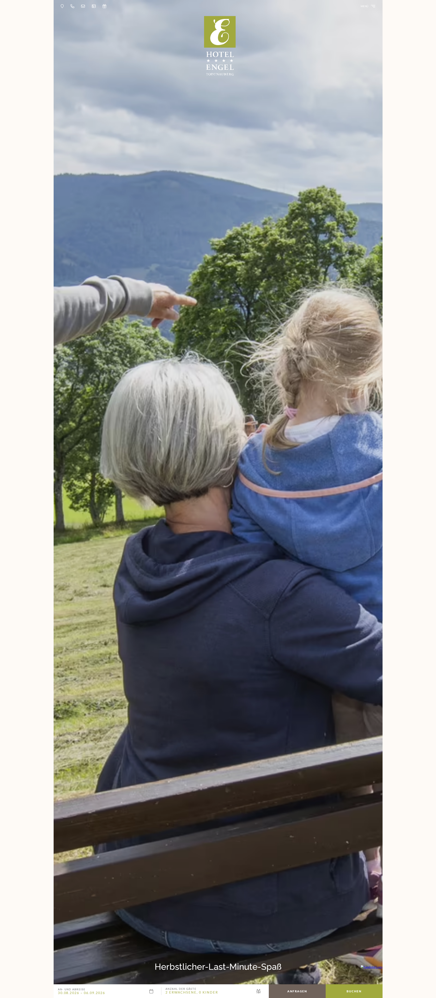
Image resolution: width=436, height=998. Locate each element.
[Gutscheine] (105, 6)
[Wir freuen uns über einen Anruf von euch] (73, 6)
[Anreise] (63, 6)
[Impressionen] (94, 6)
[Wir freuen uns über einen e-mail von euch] (84, 6)
